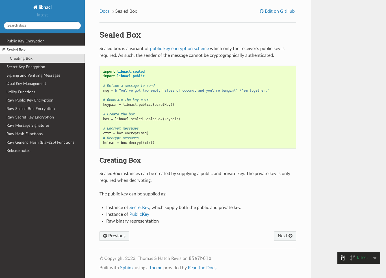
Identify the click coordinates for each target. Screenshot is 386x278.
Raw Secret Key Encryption (30, 117)
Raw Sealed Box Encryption (30, 109)
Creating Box (21, 58)
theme (156, 268)
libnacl (45, 7)
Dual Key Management (26, 83)
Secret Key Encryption (25, 67)
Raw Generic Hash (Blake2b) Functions (40, 142)
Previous (116, 236)
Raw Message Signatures (27, 125)
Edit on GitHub (279, 11)
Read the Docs (202, 268)
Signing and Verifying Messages (33, 75)
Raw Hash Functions (24, 134)
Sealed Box (15, 50)
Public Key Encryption (25, 41)
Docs (104, 11)
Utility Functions (20, 92)
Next (283, 236)
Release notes (18, 150)
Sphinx (127, 268)
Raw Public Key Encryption (29, 100)
